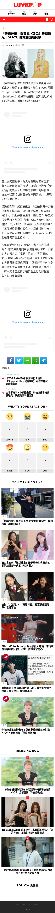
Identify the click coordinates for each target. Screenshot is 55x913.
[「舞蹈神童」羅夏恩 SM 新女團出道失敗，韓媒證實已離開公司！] (27, 503)
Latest (11, 14)
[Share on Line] (27, 360)
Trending (6, 657)
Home (27, 909)
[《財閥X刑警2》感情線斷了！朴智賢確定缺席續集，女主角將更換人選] (27, 852)
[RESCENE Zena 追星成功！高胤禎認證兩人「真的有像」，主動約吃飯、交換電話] (27, 812)
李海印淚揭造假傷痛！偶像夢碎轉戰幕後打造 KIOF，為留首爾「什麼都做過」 (25, 731)
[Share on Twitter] (19, 360)
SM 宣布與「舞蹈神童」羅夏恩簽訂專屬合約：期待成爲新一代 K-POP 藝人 (26, 564)
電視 (4, 642)
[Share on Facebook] (10, 360)
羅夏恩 (6, 368)
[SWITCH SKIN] (47, 19)
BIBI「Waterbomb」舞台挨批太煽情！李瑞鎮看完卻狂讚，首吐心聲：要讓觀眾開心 (27, 648)
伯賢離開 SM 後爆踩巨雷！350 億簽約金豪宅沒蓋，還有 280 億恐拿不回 (26, 690)
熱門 (35, 14)
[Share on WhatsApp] (35, 360)
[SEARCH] (52, 19)
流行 (24, 14)
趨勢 (46, 14)
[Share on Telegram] (43, 360)
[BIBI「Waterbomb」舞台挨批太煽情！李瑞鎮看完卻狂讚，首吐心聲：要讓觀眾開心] (27, 628)
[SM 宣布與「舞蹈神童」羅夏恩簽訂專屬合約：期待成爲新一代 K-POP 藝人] (27, 545)
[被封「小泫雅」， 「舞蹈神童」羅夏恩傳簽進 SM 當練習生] (27, 586)
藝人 (4, 516)
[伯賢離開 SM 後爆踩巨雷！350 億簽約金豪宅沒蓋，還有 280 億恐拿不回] (27, 670)
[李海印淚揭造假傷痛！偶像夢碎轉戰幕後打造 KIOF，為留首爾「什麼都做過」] (27, 712)
